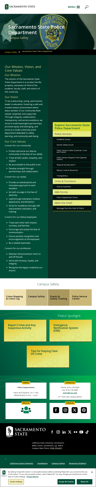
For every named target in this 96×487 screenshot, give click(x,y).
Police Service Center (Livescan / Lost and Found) (72, 151)
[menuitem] (56, 410)
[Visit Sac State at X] (70, 432)
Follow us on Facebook (56, 410)
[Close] (92, 472)
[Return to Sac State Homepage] (20, 7)
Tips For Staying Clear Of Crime (44, 352)
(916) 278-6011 (56, 448)
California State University (21, 463)
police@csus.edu (70, 393)
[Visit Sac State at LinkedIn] (64, 432)
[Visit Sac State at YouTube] (81, 432)
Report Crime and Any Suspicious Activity (22, 326)
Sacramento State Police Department (37, 51)
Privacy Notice (32, 477)
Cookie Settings (16, 482)
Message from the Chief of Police (70, 208)
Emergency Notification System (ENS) (66, 328)
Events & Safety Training (58, 297)
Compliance (42, 463)
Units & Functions (64, 186)
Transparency (62, 176)
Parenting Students (77, 463)
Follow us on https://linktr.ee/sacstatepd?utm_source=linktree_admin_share (84, 410)
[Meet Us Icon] (26, 410)
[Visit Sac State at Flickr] (75, 432)
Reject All (84, 482)
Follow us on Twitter (74, 410)
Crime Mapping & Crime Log (14, 297)
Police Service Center (79, 297)
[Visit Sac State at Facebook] (52, 432)
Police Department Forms (67, 197)
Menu (72, 7)
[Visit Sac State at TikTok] (87, 432)
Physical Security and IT (66, 165)
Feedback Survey (63, 139)
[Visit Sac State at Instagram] (58, 432)
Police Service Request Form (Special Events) (71, 158)
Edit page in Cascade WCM (5, 459)
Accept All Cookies (66, 482)
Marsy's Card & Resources (67, 170)
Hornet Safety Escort (65, 145)
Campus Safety (10, 52)
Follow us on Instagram (65, 410)
